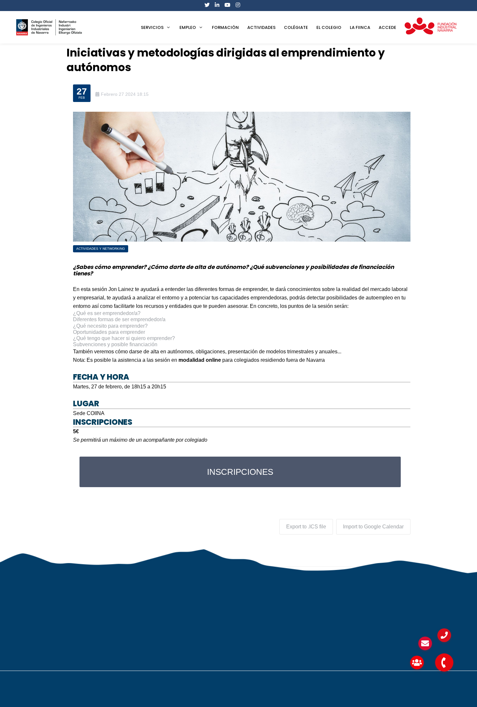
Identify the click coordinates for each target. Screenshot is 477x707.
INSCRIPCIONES (240, 472)
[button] (444, 662)
